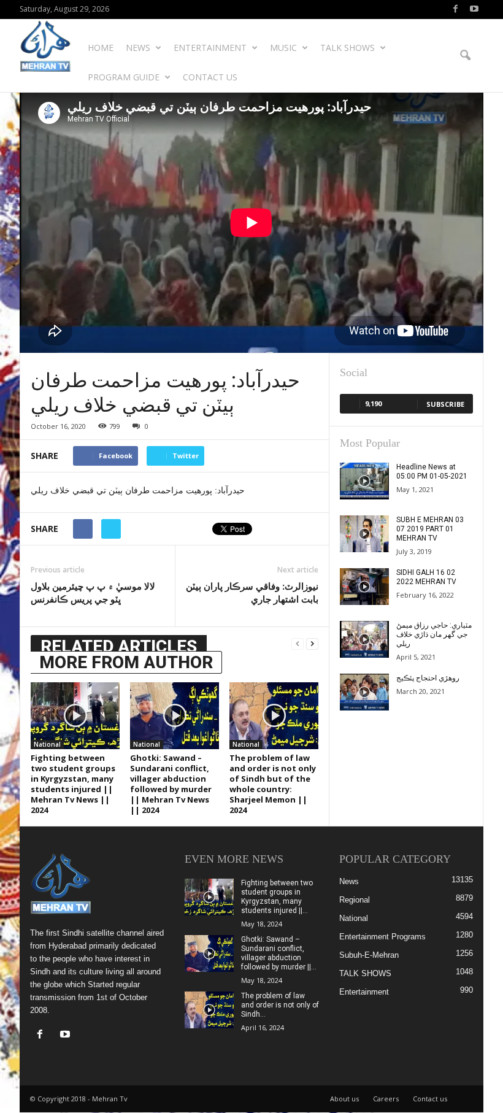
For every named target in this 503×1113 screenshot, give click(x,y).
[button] (464, 55)
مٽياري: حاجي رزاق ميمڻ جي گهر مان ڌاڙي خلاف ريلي (434, 634)
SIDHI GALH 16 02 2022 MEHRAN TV (426, 577)
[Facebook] (455, 9)
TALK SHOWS (347, 47)
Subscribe (445, 404)
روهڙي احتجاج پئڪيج (427, 678)
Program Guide (123, 77)
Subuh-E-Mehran (369, 955)
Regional (354, 899)
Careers (386, 1098)
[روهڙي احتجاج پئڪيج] (364, 692)
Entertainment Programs (382, 936)
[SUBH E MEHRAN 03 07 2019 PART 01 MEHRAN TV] (364, 533)
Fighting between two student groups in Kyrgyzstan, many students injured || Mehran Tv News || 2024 (73, 783)
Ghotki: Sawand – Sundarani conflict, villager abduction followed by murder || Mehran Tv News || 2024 (171, 783)
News (138, 47)
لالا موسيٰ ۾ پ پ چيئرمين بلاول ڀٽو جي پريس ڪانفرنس (93, 592)
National (47, 744)
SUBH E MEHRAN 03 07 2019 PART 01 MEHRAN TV (430, 528)
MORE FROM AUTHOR (126, 662)
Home (100, 47)
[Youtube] (474, 9)
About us (344, 1098)
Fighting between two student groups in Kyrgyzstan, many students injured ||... (277, 897)
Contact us (210, 77)
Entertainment (210, 47)
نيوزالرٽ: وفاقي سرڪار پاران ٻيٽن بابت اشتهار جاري (252, 592)
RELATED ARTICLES (118, 646)
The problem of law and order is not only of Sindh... (280, 1005)
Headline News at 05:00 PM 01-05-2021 (431, 471)
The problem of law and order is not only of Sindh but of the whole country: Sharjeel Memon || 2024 (272, 783)
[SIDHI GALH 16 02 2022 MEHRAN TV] (364, 586)
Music (283, 47)
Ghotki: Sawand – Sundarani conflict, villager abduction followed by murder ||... (279, 953)
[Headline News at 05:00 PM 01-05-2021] (364, 481)
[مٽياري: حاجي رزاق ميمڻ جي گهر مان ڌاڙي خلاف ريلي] (364, 639)
